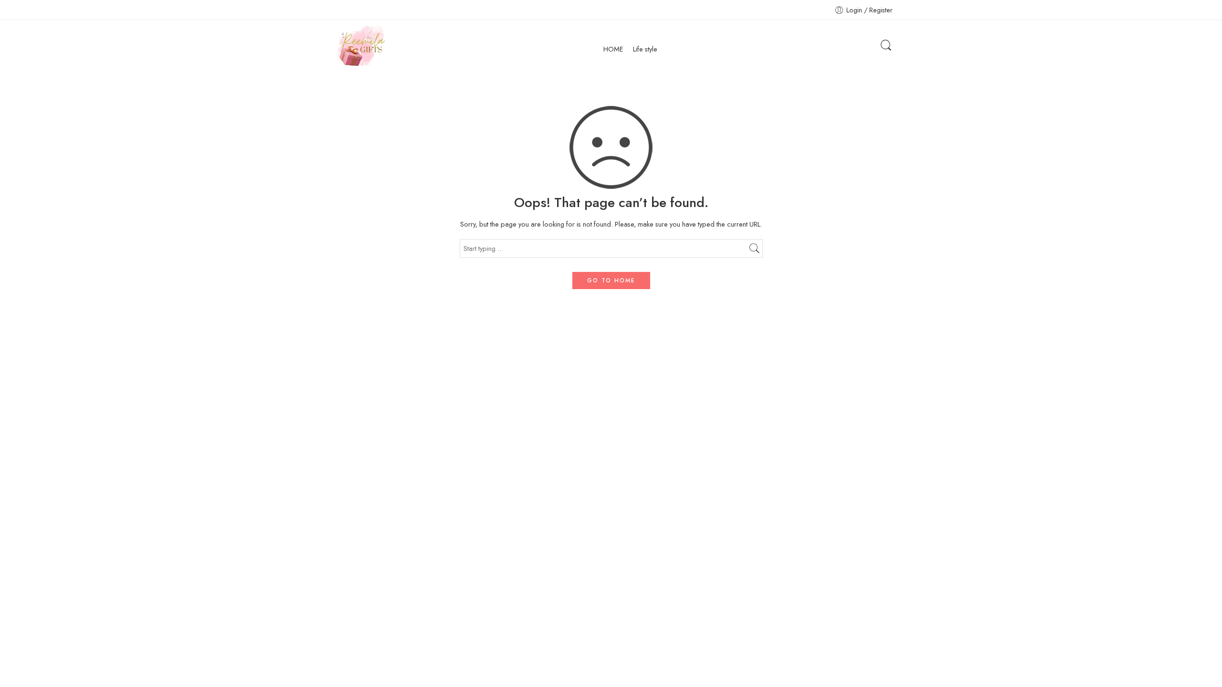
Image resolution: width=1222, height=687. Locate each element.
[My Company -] (360, 45)
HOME (613, 49)
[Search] (886, 45)
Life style (645, 49)
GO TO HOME (611, 280)
